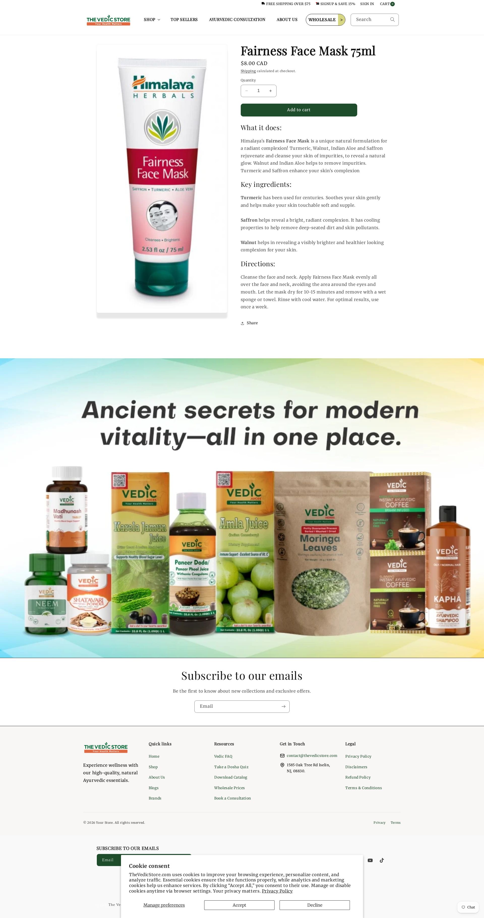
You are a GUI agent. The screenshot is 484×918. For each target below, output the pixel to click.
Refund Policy (358, 777)
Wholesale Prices (229, 788)
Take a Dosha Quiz (231, 767)
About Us (157, 777)
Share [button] (252, 323)
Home (154, 756)
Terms (396, 822)
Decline (314, 905)
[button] (151, 19)
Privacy (379, 822)
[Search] (392, 19)
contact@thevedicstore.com (312, 755)
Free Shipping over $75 (288, 4)
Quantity (248, 80)
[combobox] (375, 20)
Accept (239, 905)
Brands (155, 798)
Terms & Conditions (363, 788)
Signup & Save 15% (337, 4)
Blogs (154, 788)
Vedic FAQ (223, 756)
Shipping (248, 71)
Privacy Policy (277, 891)
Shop (153, 767)
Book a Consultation (232, 798)
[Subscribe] (283, 706)
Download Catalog (230, 777)
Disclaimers (356, 767)
